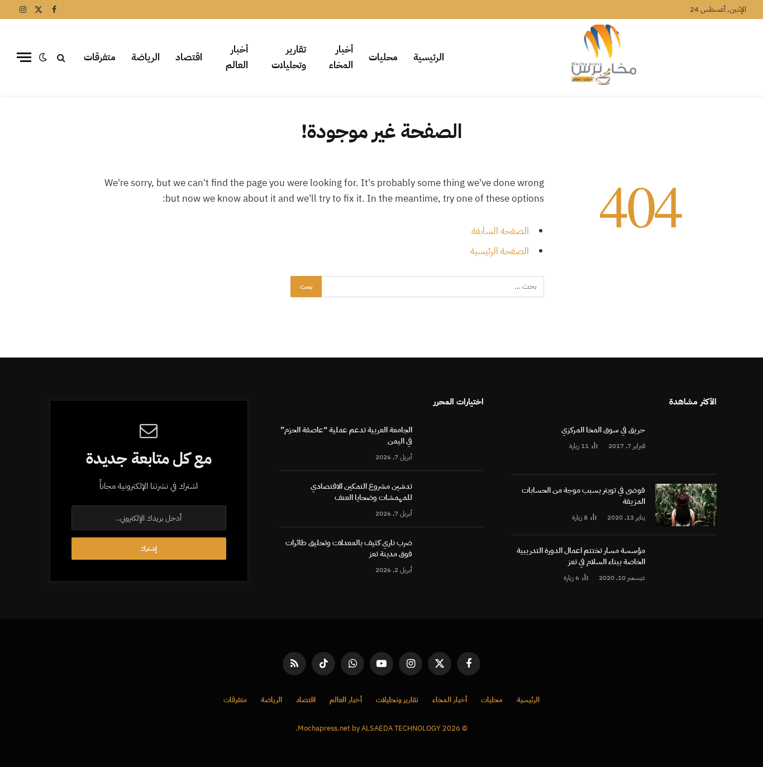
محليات (383, 57)
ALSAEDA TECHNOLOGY (401, 728)
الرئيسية (428, 57)
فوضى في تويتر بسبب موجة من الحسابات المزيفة (583, 496)
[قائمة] (24, 57)
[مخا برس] (603, 57)
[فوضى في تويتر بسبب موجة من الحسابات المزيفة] (686, 505)
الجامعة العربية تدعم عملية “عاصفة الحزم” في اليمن (346, 436)
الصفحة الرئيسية (499, 251)
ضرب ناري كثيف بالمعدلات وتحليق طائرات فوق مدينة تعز (348, 548)
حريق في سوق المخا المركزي (603, 430)
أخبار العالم (237, 57)
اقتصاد (188, 57)
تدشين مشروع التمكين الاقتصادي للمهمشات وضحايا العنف (361, 492)
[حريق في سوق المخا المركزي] (686, 444)
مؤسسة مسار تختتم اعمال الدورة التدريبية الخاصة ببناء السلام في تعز (581, 556)
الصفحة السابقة (500, 231)
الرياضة (145, 57)
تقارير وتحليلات (288, 57)
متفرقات (100, 57)
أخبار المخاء (341, 57)
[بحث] (61, 57)
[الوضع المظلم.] (43, 57)
